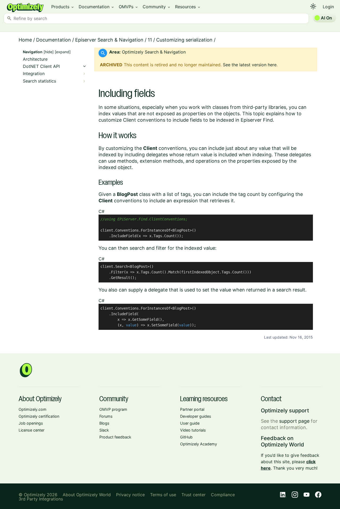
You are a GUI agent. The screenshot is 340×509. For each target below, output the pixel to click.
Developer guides (195, 416)
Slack (104, 430)
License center (31, 430)
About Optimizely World (87, 494)
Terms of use (163, 494)
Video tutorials (193, 430)
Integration (34, 73)
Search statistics (39, 81)
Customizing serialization (184, 40)
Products (62, 6)
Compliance (223, 494)
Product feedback (115, 437)
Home (25, 40)
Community (157, 6)
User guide (189, 423)
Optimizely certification (39, 416)
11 (150, 40)
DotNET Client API (41, 66)
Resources (188, 6)
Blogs (104, 423)
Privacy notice (130, 494)
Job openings (31, 423)
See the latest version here (250, 64)
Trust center (193, 494)
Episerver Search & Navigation (109, 40)
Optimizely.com (32, 409)
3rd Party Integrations (41, 499)
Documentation (96, 6)
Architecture (35, 59)
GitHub (186, 437)
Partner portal (192, 409)
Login (328, 6)
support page (294, 421)
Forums (106, 416)
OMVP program (113, 409)
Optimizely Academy (198, 444)
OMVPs (128, 6)
